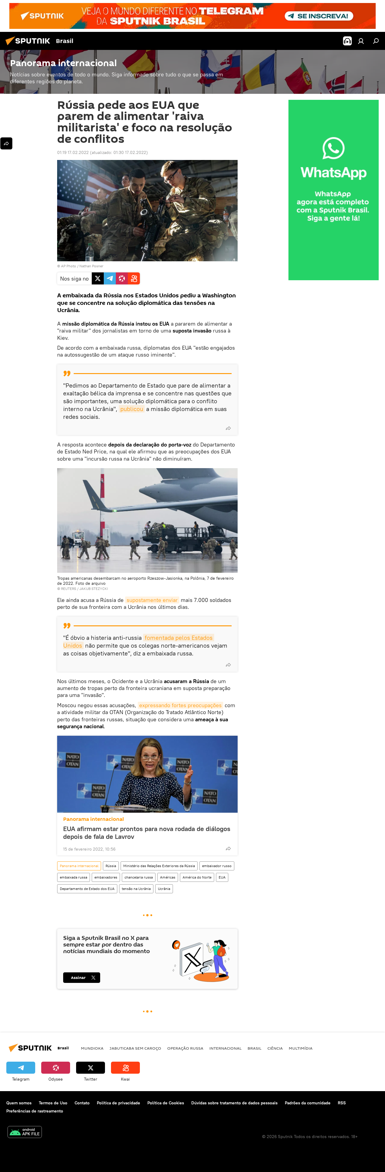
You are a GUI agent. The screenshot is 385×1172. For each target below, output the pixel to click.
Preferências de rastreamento (34, 1111)
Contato (82, 1103)
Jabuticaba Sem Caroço (135, 1048)
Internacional (225, 1048)
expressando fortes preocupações (180, 705)
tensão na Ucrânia (136, 888)
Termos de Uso (53, 1103)
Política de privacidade (118, 1103)
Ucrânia (164, 888)
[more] (228, 428)
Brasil (254, 1048)
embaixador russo (217, 866)
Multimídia (301, 1048)
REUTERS (68, 588)
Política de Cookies (165, 1103)
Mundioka (92, 1048)
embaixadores (105, 877)
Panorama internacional (93, 819)
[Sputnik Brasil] (29, 46)
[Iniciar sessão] (361, 41)
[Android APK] (24, 1133)
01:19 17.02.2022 (73, 152)
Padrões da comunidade (308, 1103)
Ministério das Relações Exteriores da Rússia (159, 866)
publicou (131, 409)
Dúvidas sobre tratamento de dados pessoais (234, 1103)
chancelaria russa (139, 877)
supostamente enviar (152, 600)
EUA (222, 877)
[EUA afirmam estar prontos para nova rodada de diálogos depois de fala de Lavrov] (147, 774)
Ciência (275, 1048)
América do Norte (197, 877)
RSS (342, 1103)
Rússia (111, 866)
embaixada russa (73, 877)
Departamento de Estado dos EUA (87, 888)
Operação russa (185, 1048)
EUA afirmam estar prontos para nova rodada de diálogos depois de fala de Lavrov (146, 832)
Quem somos (19, 1103)
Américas (167, 877)
